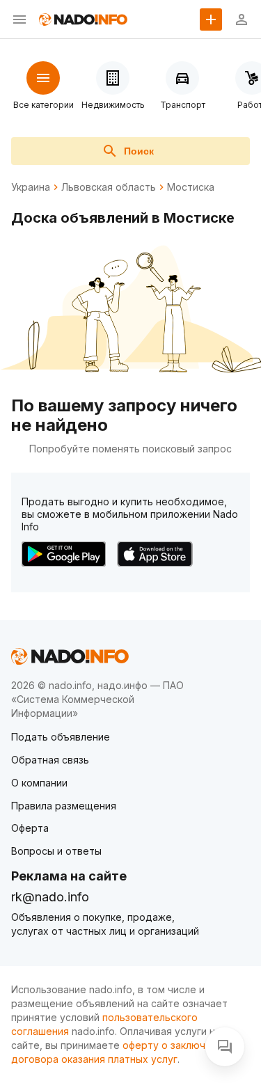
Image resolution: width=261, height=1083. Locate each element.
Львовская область (108, 187)
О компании (39, 783)
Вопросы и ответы (56, 851)
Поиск (139, 151)
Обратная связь (50, 760)
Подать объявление (60, 737)
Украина (30, 187)
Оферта (30, 828)
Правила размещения (63, 806)
